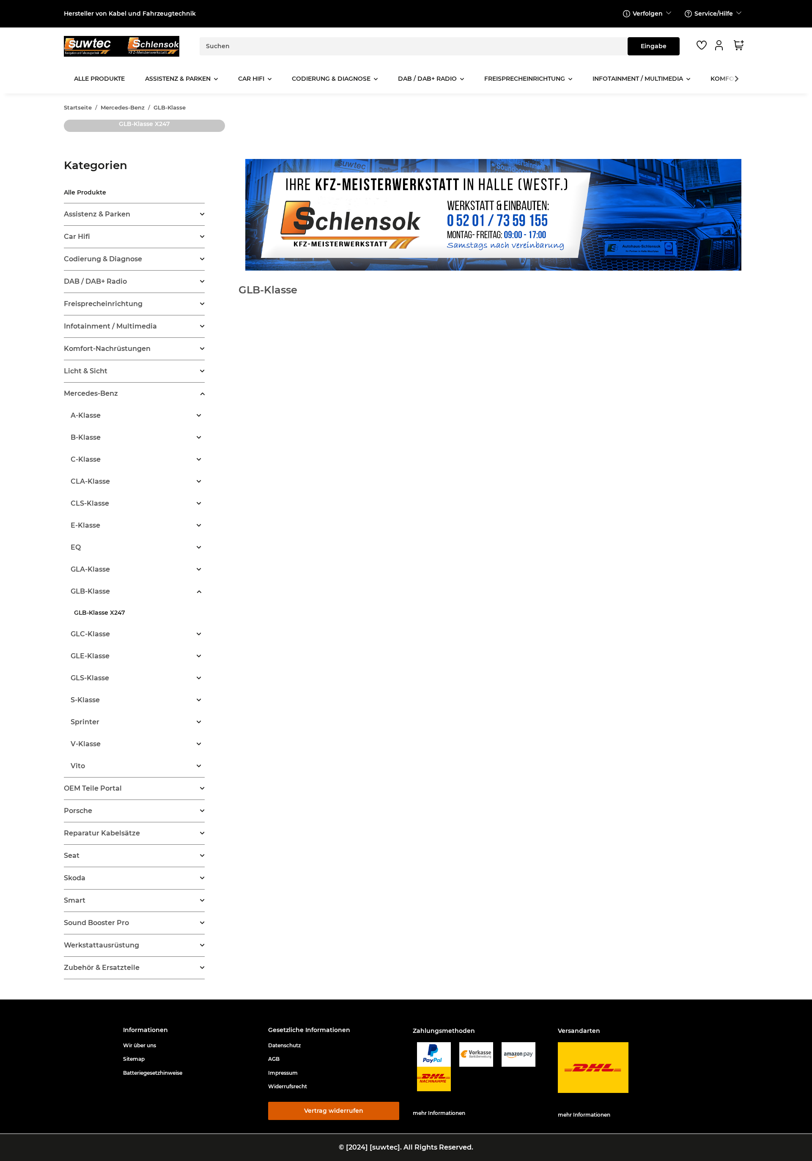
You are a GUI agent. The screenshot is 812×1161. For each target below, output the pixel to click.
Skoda (74, 878)
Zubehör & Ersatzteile (102, 968)
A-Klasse (86, 415)
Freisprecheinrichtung (103, 304)
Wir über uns (139, 1045)
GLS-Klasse (90, 678)
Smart (74, 900)
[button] (720, 45)
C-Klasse (86, 459)
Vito (78, 766)
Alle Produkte (85, 192)
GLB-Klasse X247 (144, 124)
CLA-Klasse (90, 481)
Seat (72, 856)
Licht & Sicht (85, 371)
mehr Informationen (439, 1113)
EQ (76, 547)
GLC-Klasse (90, 634)
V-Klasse (86, 744)
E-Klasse (85, 525)
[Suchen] (654, 46)
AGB (274, 1059)
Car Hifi (77, 237)
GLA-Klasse (90, 569)
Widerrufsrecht (287, 1086)
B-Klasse (86, 437)
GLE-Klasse (90, 656)
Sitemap (134, 1059)
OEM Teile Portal (93, 788)
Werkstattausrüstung (101, 945)
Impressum (283, 1073)
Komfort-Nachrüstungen (107, 349)
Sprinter (85, 722)
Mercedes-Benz (91, 393)
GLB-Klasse (90, 591)
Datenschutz (284, 1045)
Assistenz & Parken (97, 214)
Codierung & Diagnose (103, 259)
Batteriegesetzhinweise (152, 1073)
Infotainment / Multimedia (110, 326)
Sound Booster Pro (96, 923)
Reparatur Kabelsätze (102, 833)
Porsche (78, 811)
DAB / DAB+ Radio (95, 281)
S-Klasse (85, 700)
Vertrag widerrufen (333, 1110)
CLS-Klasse (90, 503)
